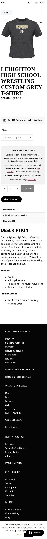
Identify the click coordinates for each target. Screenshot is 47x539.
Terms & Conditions (15, 448)
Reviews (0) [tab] (9, 221)
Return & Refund (14, 350)
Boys (7, 397)
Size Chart (10, 362)
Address (9, 456)
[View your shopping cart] (29, 3)
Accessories (11, 409)
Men (7, 393)
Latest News (11, 427)
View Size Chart (11, 199)
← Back (6, 12)
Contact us (32, 180)
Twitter (8, 483)
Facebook (10, 479)
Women (9, 401)
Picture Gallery (13, 509)
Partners (9, 444)
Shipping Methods (14, 343)
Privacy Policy (12, 452)
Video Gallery (12, 513)
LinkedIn (9, 491)
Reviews (9, 358)
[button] (40, 22)
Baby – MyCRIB (13, 413)
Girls (7, 405)
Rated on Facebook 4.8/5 (18, 377)
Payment (9, 346)
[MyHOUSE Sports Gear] (2, 3)
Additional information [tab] (15, 215)
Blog (7, 517)
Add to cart (27, 189)
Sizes (4, 130)
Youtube (9, 495)
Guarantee (10, 354)
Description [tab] (9, 209)
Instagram (10, 487)
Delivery (9, 338)
